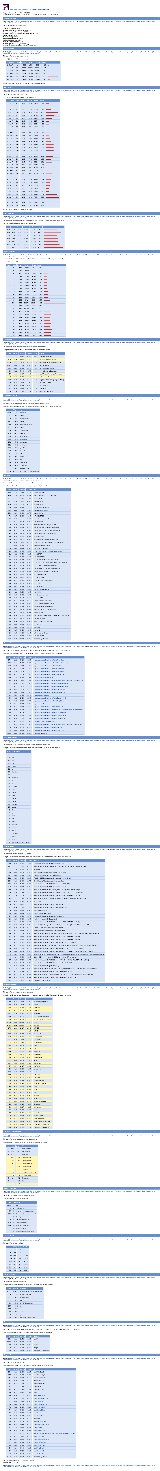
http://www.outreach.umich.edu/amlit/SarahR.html (49, 669)
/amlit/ (35, 1392)
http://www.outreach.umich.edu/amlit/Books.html (49, 672)
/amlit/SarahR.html (39, 1416)
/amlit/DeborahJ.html (40, 1454)
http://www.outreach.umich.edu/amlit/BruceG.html (49, 689)
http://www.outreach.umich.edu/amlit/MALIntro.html (50, 713)
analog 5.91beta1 (28, 1461)
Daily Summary (41, 21)
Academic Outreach (40, 10)
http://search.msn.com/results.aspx (45, 721)
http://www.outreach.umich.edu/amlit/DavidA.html (49, 718)
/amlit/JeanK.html (39, 1395)
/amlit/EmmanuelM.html (41, 1439)
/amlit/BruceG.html (39, 1430)
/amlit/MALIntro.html (40, 1422)
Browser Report (110, 21)
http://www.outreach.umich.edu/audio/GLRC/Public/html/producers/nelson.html (58, 680)
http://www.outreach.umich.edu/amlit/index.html (48, 707)
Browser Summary (120, 21)
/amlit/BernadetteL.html (41, 1398)
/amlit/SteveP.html (39, 1445)
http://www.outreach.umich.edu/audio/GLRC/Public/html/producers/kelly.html (58, 724)
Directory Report (24, 22)
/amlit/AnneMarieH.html (41, 1424)
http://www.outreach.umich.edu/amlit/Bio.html (48, 666)
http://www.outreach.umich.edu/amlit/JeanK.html (49, 660)
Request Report (34, 22)
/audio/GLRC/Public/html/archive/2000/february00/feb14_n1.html (54, 1433)
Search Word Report (99, 21)
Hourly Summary (50, 21)
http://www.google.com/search (43, 677)
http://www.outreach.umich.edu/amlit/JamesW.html (49, 692)
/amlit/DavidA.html (39, 1451)
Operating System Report (133, 21)
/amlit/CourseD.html (40, 1407)
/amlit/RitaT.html (39, 1448)
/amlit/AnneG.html (39, 1410)
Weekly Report (25, 21)
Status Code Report (146, 21)
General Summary (15, 52)
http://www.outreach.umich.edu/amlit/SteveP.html (49, 730)
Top (8, 21)
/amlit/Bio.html (38, 1401)
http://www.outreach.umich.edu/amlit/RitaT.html (48, 727)
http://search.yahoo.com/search (44, 704)
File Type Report (14, 22)
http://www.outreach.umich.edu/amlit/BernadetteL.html (51, 663)
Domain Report (60, 21)
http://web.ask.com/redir (41, 695)
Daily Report (33, 21)
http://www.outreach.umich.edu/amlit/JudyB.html (49, 701)
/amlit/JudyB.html (39, 1436)
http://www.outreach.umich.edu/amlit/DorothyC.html (50, 715)
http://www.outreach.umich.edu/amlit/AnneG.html (49, 674)
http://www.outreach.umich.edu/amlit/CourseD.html (50, 698)
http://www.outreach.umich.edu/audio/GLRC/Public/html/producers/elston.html (58, 710)
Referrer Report (89, 21)
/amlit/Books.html (39, 1413)
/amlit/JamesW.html (40, 1442)
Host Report (80, 21)
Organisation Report (70, 21)
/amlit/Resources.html (40, 1404)
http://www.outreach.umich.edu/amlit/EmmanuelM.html (51, 683)
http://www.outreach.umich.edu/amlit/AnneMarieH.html (51, 686)
